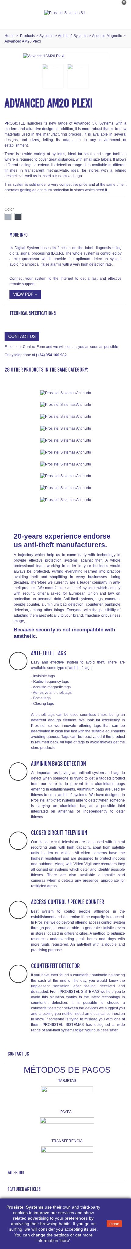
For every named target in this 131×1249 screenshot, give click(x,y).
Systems (46, 36)
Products (27, 36)
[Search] (120, 19)
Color (10, 209)
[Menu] (12, 12)
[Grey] (8, 217)
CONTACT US (22, 336)
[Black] (18, 217)
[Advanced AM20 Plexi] (43, 56)
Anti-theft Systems (72, 36)
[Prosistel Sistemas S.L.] (65, 13)
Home (10, 36)
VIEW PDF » (25, 294)
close (114, 1223)
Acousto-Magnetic (107, 36)
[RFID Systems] (65, 500)
